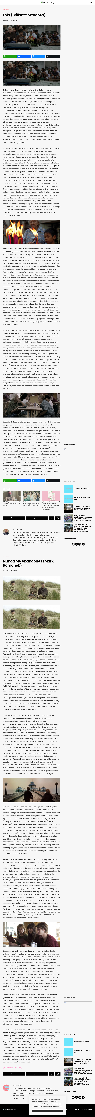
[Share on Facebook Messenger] (38, 56)
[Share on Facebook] (24, 56)
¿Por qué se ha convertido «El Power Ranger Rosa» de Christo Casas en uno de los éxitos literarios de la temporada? (51, 505)
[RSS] (83, 544)
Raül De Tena (14, 20)
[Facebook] (73, 544)
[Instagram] (79, 544)
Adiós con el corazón (81, 488)
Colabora (68, 1110)
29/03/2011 (6, 20)
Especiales (6, 10)
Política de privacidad (83, 1110)
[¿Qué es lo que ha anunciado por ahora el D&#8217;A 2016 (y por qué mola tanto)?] (31, 496)
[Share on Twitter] (53, 56)
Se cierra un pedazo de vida (82, 498)
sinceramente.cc (47, 558)
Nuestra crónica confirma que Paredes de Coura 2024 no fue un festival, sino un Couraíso (83, 517)
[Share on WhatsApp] (10, 56)
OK (48, 1111)
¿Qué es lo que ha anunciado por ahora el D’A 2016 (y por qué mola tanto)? (31, 503)
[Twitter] (76, 544)
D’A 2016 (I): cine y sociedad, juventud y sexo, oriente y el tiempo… (11, 503)
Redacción (14, 570)
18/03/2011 (6, 570)
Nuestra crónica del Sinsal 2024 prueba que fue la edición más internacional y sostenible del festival (82, 528)
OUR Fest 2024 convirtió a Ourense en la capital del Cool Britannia (82, 508)
